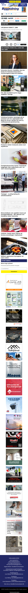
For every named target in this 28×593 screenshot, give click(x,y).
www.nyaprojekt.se (14, 560)
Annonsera (18, 1)
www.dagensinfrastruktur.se (14, 563)
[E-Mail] (15, 44)
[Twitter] (7, 44)
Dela (18, 44)
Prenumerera (12, 1)
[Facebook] (11, 44)
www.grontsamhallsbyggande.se (14, 564)
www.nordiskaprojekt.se (14, 561)
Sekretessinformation (14, 592)
